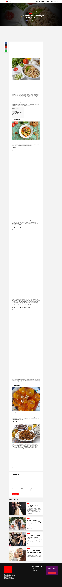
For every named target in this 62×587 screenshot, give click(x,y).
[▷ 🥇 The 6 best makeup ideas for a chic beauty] (17, 538)
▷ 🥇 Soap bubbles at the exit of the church (33, 506)
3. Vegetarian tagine (15, 113)
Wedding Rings (53, 1)
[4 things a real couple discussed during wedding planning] (17, 523)
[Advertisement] (31, 33)
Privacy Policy (35, 568)
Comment (13, 477)
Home (37, 1)
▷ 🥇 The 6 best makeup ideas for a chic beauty (33, 536)
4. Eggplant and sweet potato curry (18, 114)
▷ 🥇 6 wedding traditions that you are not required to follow (34, 552)
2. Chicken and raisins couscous (17, 112)
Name (13, 488)
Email (22, 488)
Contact (34, 572)
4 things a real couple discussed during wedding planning (34, 522)
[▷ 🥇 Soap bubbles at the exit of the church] (17, 508)
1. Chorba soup (15, 111)
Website (31, 488)
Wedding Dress (41, 1)
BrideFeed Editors (29, 20)
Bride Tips (29, 503)
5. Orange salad (15, 115)
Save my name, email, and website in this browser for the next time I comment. (22, 491)
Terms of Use (35, 570)
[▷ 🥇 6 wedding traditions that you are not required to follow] (17, 553)
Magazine (47, 1)
